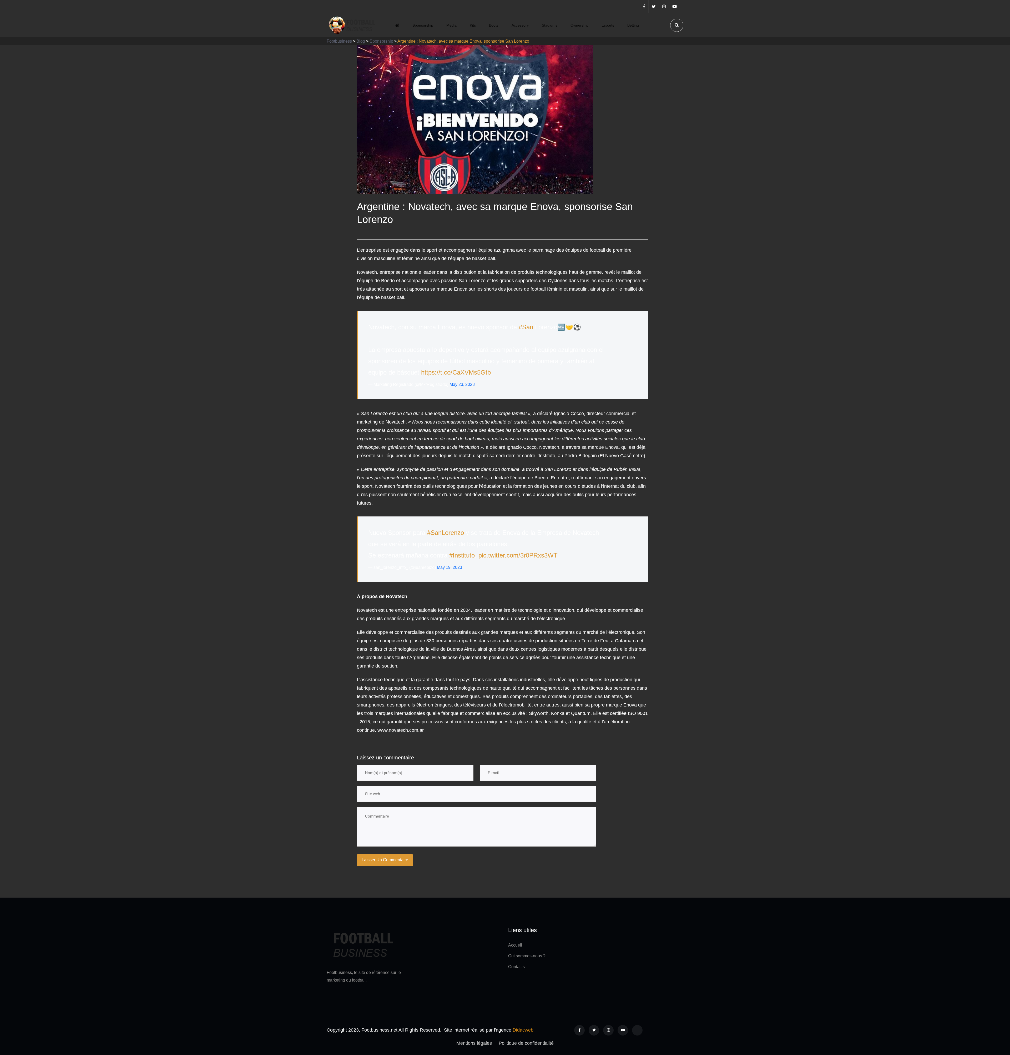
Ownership (579, 25)
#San (526, 327)
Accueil (515, 945)
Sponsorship (422, 25)
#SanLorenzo (445, 532)
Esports (608, 25)
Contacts (516, 966)
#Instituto (462, 555)
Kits (473, 25)
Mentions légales (474, 1043)
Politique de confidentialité (526, 1043)
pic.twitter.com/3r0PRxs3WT (518, 555)
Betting (633, 25)
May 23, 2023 (462, 384)
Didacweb (523, 1030)
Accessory (520, 25)
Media (451, 25)
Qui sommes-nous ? (527, 956)
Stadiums (549, 25)
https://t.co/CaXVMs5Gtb (456, 372)
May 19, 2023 (449, 567)
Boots (493, 25)
